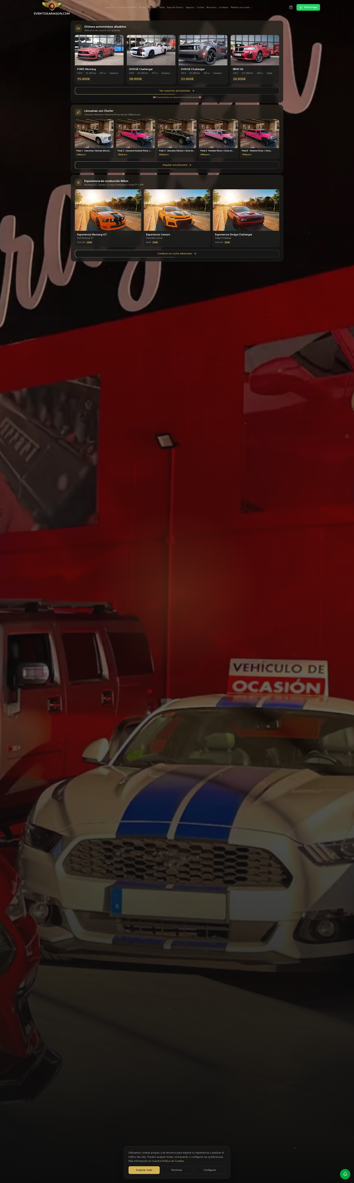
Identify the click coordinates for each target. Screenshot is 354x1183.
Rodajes (152, 7)
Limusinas (110, 7)
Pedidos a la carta (240, 7)
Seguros (190, 7)
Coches (200, 7)
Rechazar (176, 1170)
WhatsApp (310, 7)
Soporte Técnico (175, 7)
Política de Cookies (173, 1161)
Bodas (142, 7)
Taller (162, 7)
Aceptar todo (144, 1170)
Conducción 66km (127, 7)
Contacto (223, 7)
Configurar (210, 1170)
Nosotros (211, 7)
